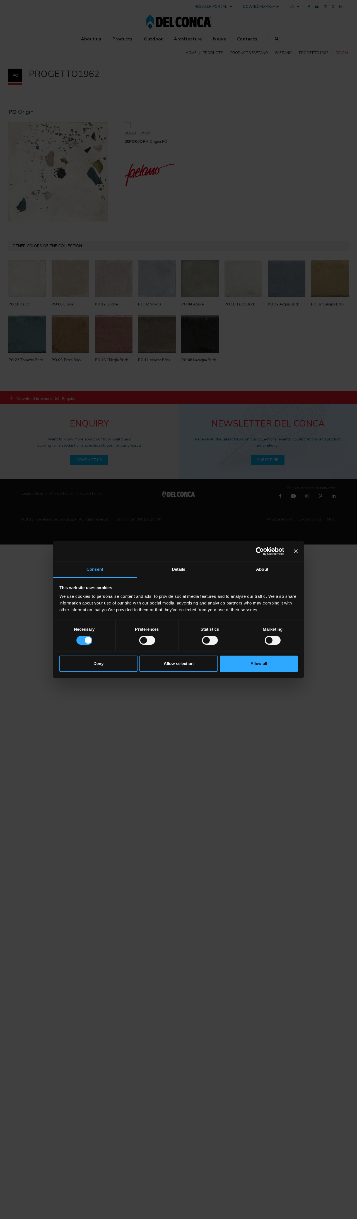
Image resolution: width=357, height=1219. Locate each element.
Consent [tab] (94, 569)
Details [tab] (178, 569)
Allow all (258, 663)
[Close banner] (296, 551)
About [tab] (262, 569)
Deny (98, 663)
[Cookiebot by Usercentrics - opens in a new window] (259, 551)
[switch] (147, 640)
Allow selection (179, 663)
